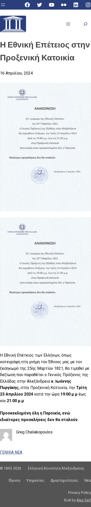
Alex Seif (84, 500)
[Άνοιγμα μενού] (3, 5)
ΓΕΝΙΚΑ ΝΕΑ (11, 452)
